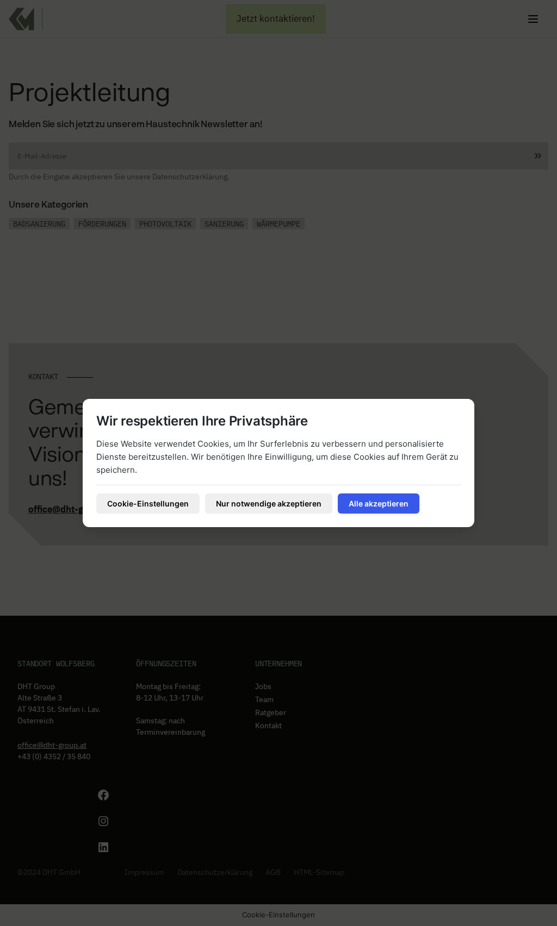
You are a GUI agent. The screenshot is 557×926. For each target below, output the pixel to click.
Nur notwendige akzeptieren (268, 503)
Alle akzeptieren (379, 503)
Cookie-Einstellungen (148, 503)
